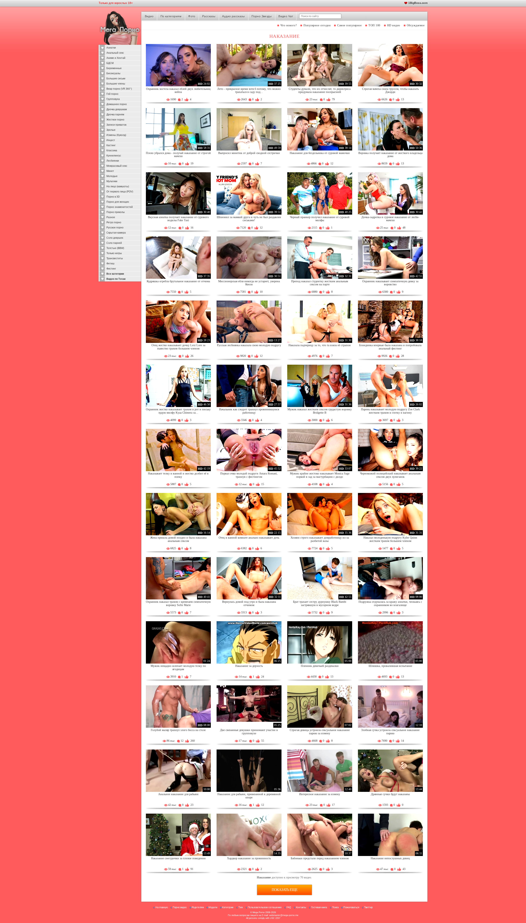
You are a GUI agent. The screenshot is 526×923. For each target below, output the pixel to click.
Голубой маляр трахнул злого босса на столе (178, 730)
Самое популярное (349, 25)
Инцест (110, 140)
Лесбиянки (112, 160)
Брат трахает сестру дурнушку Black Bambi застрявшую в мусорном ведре (319, 603)
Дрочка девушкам (116, 109)
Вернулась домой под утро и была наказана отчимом (249, 603)
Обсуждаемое (416, 25)
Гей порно (112, 94)
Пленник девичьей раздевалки (320, 665)
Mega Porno (259, 912)
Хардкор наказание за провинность (249, 858)
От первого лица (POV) (119, 191)
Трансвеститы (114, 258)
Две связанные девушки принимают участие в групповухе (249, 732)
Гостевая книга (319, 907)
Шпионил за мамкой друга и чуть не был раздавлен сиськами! (249, 219)
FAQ (288, 907)
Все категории (115, 273)
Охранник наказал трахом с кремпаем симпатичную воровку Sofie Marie (178, 603)
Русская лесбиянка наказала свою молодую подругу (249, 345)
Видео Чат (285, 16)
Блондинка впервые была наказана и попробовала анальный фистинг (390, 347)
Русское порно (114, 227)
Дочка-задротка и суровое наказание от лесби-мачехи (390, 219)
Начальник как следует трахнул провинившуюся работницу (249, 411)
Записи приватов (116, 124)
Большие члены (115, 83)
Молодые (112, 176)
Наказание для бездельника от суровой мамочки (320, 153)
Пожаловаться (351, 907)
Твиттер (368, 907)
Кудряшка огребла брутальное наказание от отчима (178, 281)
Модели (213, 907)
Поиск (335, 907)
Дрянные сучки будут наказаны (390, 794)
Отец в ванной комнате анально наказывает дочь (249, 537)
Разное (110, 217)
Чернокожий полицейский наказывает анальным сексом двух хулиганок (390, 475)
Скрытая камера (116, 232)
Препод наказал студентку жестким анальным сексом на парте (319, 283)
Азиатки (111, 47)
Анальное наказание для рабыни (178, 794)
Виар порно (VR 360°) (119, 88)
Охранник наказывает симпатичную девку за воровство (390, 283)
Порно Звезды (261, 16)
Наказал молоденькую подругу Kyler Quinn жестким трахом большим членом (390, 539)
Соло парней (114, 243)
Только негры (114, 253)
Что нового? (288, 25)
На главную (161, 907)
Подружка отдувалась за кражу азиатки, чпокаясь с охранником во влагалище (390, 603)
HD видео (393, 25)
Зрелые (110, 129)
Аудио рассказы (233, 16)
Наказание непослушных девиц (390, 858)
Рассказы (208, 16)
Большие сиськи (115, 78)
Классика (111, 150)
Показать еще (284, 890)
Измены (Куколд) (116, 135)
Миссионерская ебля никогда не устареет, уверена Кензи (249, 283)
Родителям (198, 907)
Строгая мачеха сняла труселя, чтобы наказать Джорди (390, 90)
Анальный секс (115, 52)
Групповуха (113, 99)
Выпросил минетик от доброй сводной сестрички (249, 153)
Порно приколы (115, 212)
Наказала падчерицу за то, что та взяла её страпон (319, 345)
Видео (149, 16)
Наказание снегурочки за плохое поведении (178, 858)
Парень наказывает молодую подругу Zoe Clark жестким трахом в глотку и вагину (390, 411)
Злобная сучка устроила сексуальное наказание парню (390, 732)
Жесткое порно (115, 119)
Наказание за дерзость (249, 665)
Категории (227, 907)
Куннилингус (113, 155)
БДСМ (110, 63)
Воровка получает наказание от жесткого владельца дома (390, 155)
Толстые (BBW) (115, 248)
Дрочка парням (115, 114)
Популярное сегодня (316, 25)
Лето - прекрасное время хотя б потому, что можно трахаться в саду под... (249, 90)
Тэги (240, 907)
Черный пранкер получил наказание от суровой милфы (320, 219)
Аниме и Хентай (115, 58)
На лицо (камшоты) (117, 186)
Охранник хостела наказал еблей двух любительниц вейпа (178, 90)
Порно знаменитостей (119, 207)
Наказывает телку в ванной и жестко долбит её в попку (178, 475)
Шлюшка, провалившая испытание (390, 665)
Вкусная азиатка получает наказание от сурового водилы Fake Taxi (178, 219)
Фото (191, 16)
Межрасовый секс (116, 165)
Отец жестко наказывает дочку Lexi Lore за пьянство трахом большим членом (178, 347)
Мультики (111, 181)
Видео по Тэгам (116, 279)
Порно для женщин (117, 201)
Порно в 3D (113, 196)
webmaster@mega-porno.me (283, 915)
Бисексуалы (113, 73)
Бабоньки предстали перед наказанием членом (320, 858)
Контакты (301, 907)
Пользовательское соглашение (265, 907)
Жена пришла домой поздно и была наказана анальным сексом (178, 539)
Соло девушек (114, 237)
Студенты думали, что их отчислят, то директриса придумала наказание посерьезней (320, 90)
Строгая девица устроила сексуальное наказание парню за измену (320, 732)
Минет (110, 171)
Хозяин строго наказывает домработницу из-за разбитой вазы (320, 539)
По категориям (170, 16)
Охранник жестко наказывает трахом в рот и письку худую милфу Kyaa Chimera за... (178, 411)
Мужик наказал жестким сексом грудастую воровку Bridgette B (319, 411)
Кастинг (110, 145)
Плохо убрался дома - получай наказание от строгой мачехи (178, 155)
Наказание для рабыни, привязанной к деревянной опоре (249, 796)
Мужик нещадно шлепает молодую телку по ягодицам (178, 667)
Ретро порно (113, 222)
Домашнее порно (116, 104)
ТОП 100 (374, 25)
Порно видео (180, 907)
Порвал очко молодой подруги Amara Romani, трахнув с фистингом (249, 475)
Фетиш (110, 263)
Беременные (114, 68)
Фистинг (111, 268)
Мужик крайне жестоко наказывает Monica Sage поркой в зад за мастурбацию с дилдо (320, 475)
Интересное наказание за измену (319, 794)
